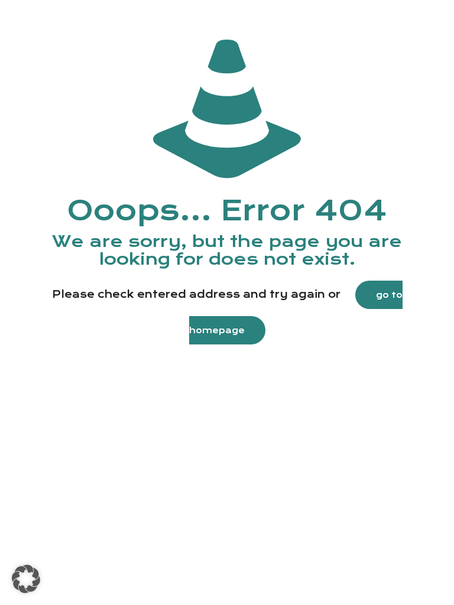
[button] (26, 579)
